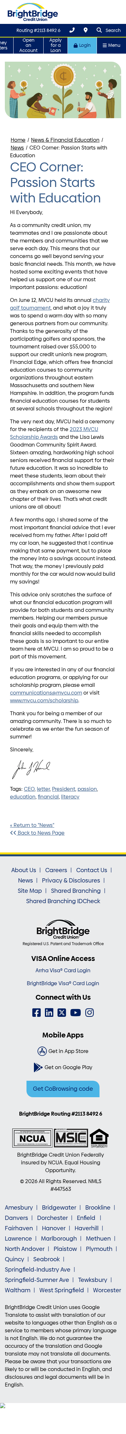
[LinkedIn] (49, 1013)
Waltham (17, 1290)
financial (48, 797)
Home (18, 140)
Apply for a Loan (55, 45)
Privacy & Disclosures (71, 880)
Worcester (107, 1290)
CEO (29, 789)
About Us (23, 870)
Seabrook (46, 1259)
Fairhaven (19, 1228)
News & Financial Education (65, 140)
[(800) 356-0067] (72, 30)
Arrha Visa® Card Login (63, 970)
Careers (56, 870)
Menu (114, 45)
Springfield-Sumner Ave (37, 1280)
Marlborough (59, 1239)
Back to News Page (40, 833)
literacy (70, 797)
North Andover (25, 1249)
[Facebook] (36, 1013)
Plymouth (99, 1249)
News (17, 148)
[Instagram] (89, 1013)
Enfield (87, 1218)
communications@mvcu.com (46, 693)
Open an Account (28, 45)
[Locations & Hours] (86, 30)
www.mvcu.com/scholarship (44, 700)
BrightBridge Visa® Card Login (63, 983)
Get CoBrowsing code (63, 1088)
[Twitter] (62, 1013)
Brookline (97, 1208)
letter (43, 789)
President (63, 789)
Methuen (98, 1239)
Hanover (54, 1228)
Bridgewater (59, 1208)
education (23, 797)
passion (87, 789)
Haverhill (87, 1228)
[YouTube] (75, 1013)
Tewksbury (92, 1280)
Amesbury (19, 1208)
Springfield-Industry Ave (37, 1270)
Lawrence (18, 1239)
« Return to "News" (32, 825)
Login (85, 45)
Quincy (14, 1259)
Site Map (30, 891)
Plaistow (65, 1249)
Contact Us (91, 870)
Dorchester (52, 1218)
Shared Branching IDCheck (63, 901)
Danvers (16, 1218)
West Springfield (61, 1290)
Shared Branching (76, 891)
